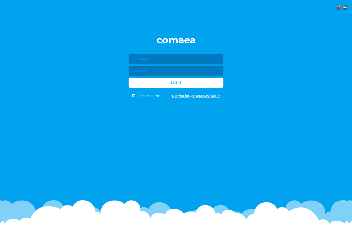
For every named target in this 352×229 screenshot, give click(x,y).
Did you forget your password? (196, 95)
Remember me (148, 95)
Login (176, 82)
